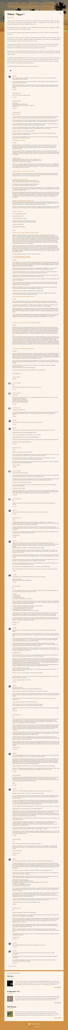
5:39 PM (14, 108)
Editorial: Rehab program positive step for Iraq (23, 200)
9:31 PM (14, 379)
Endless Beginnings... (12, 1007)
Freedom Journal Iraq (17, 211)
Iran (13, 335)
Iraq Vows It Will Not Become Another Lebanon (23, 296)
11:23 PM (14, 963)
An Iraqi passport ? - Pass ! (13, 991)
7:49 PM (14, 624)
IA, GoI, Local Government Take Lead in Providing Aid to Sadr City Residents (21, 257)
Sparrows (50, 778)
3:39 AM (14, 89)
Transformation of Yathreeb (18, 140)
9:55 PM (14, 904)
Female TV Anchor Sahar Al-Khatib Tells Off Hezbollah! (25, 232)
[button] (60, 14)
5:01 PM (14, 97)
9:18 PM (14, 681)
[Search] (63, 4)
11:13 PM (14, 947)
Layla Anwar (15, 382)
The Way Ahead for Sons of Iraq (19, 179)
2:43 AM (14, 416)
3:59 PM (14, 571)
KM (13, 76)
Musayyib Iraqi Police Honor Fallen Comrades (23, 171)
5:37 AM (14, 514)
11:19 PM (14, 494)
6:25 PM (14, 855)
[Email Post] (10, 71)
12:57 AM (14, 749)
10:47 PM (14, 710)
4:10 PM (14, 467)
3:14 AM (14, 424)
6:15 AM (14, 835)
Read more (57, 987)
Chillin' (14, 230)
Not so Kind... (10, 976)
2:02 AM (14, 771)
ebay (23, 130)
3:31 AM (14, 443)
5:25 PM (14, 582)
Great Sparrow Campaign (37, 778)
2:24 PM (14, 537)
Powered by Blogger (35, 1023)
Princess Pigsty (53, 454)
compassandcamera (37, 1026)
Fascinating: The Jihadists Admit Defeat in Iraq (23, 348)
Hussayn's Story (16, 158)
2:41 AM (14, 389)
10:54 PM (14, 939)
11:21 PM (14, 506)
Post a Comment (12, 966)
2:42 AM (14, 404)
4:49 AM (14, 785)
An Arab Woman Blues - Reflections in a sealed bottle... (31, 3)
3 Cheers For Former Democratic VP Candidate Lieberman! (26, 322)
